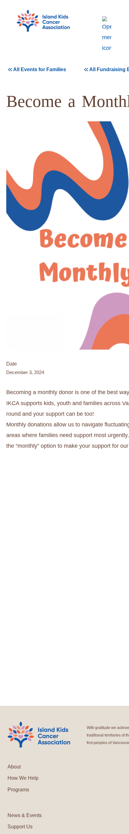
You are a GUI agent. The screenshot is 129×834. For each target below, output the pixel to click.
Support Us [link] (20, 826)
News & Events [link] (25, 815)
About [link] (14, 766)
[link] (43, 21)
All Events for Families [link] (37, 69)
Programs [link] (18, 789)
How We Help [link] (23, 778)
